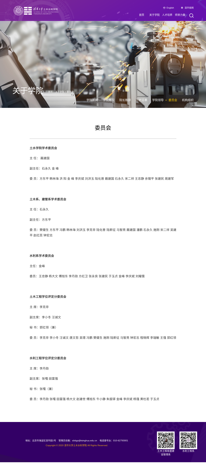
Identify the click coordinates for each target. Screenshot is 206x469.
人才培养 (167, 15)
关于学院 (154, 15)
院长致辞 (125, 100)
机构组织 (188, 100)
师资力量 (180, 15)
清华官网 (189, 7)
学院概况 (108, 100)
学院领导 (158, 100)
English (170, 7)
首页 (141, 15)
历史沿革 (141, 100)
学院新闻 (92, 100)
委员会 (70, 91)
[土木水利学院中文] (36, 10)
